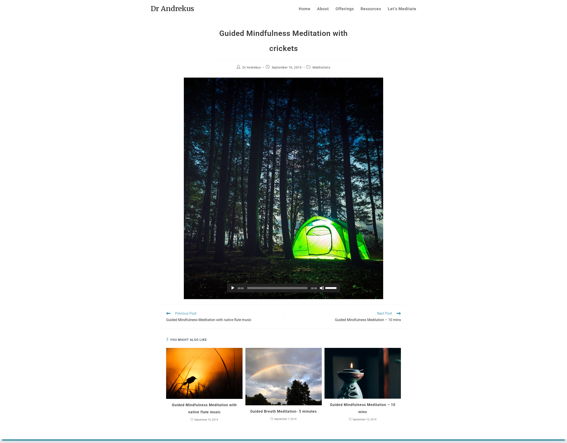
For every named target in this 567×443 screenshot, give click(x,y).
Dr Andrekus (172, 8)
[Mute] (322, 288)
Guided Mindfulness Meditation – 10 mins (362, 408)
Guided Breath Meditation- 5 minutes (283, 411)
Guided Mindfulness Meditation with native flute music (204, 408)
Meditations (321, 67)
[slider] (331, 288)
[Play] (233, 288)
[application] (283, 288)
